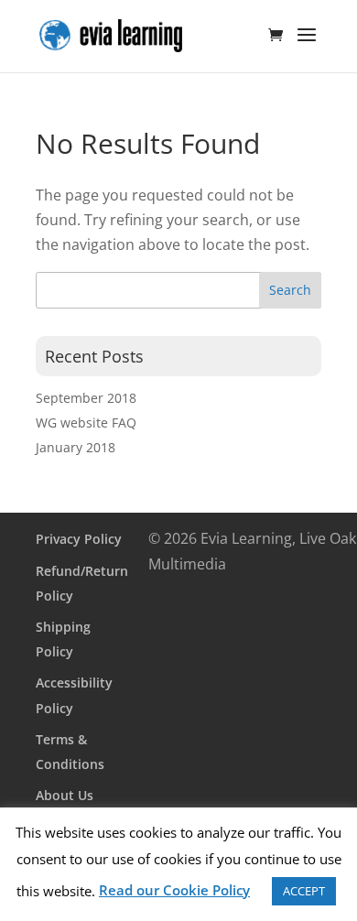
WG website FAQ (86, 422)
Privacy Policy (79, 538)
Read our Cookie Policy (174, 890)
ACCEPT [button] (304, 891)
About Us (64, 795)
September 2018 (86, 397)
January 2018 (75, 447)
